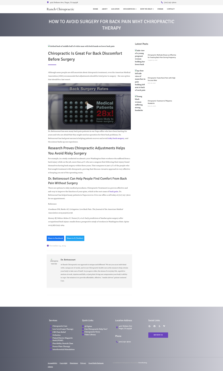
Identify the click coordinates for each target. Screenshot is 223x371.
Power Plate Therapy (61, 346)
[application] (89, 106)
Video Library (90, 334)
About (104, 9)
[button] (89, 106)
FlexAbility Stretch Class (62, 343)
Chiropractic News (92, 332)
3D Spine (88, 326)
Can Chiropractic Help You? (96, 329)
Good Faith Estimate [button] (96, 363)
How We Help (146, 9)
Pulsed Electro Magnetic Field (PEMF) (62, 339)
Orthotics (56, 335)
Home (95, 9)
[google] (149, 326)
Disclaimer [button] (74, 363)
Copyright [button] (63, 363)
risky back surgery (116, 138)
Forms (160, 9)
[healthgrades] (164, 326)
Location (115, 9)
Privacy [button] (83, 363)
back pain (114, 191)
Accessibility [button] (52, 363)
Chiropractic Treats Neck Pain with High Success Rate (161, 79)
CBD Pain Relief (59, 332)
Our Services (129, 9)
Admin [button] (50, 367)
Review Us (158, 335)
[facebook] (154, 326)
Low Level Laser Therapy (62, 329)
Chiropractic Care (59, 326)
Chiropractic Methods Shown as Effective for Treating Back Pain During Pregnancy (162, 56)
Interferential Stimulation (63, 349)
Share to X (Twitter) (75, 238)
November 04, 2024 (57, 246)
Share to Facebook (55, 238)
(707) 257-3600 (170, 2)
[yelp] (159, 326)
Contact (171, 9)
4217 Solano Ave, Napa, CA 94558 (64, 2)
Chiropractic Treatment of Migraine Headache (160, 102)
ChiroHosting (142, 363)
